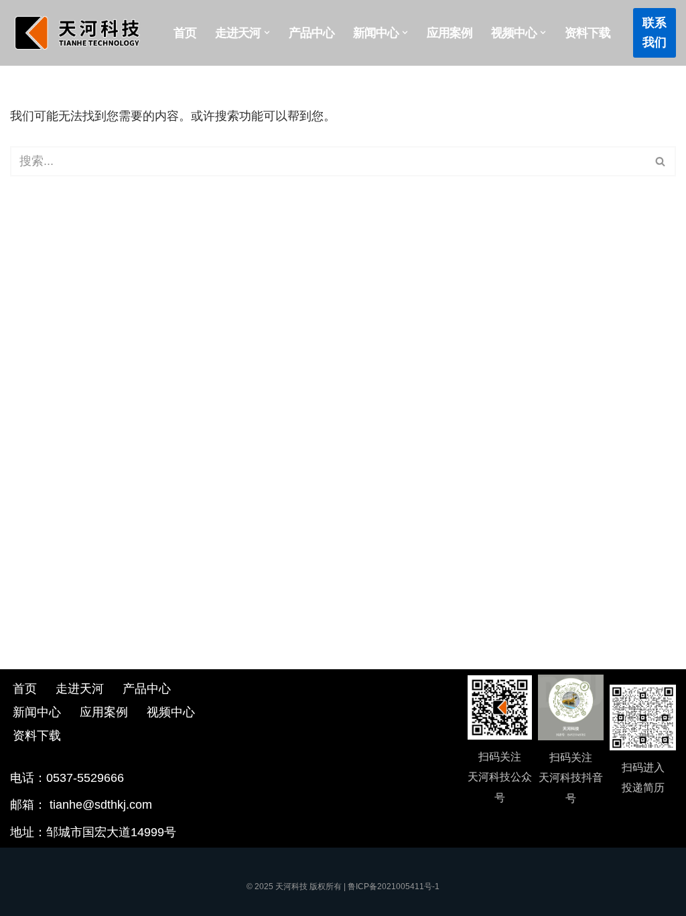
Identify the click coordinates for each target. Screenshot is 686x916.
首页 (185, 33)
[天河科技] (80, 33)
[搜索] (661, 161)
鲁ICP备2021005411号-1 (393, 886)
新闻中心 (37, 712)
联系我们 (654, 32)
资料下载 (587, 33)
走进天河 (80, 688)
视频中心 (171, 712)
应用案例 (449, 33)
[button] (267, 33)
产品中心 (311, 33)
